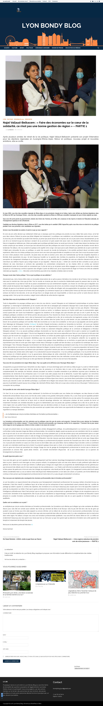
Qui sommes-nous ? (23, 1)
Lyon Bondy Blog (18, 703)
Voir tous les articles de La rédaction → (15, 559)
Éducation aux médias (35, 1)
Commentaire (7, 613)
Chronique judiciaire (42, 48)
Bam (40, 703)
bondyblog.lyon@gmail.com (62, 688)
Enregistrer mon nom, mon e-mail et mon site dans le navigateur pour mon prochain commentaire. (37, 656)
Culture (14, 48)
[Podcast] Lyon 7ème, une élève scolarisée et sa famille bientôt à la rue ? (18, 594)
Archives (77, 666)
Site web (5, 649)
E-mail (5, 642)
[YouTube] (93, 1)
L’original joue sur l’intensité (45, 584)
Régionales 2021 (19, 119)
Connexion (55, 1)
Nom (4, 635)
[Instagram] (97, 1)
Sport (22, 48)
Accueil (14, 1)
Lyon (4, 119)
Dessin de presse (57, 48)
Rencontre (28, 119)
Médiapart (33, 324)
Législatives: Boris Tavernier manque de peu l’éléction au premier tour (82, 592)
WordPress (34, 703)
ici (32, 524)
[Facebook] (91, 1)
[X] (95, 1)
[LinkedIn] (99, 1)
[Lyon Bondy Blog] (51, 32)
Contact (45, 1)
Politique (29, 48)
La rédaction (11, 129)
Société (6, 48)
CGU (49, 1)
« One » (20, 271)
